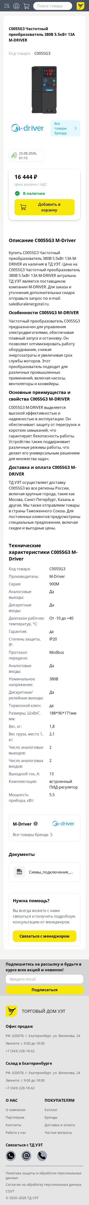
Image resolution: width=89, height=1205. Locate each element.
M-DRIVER (37, 287)
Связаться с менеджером (44, 936)
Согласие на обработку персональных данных (43, 1184)
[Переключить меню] (6, 6)
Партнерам (15, 1117)
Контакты (13, 1125)
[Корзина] (26, 6)
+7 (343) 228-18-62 (20, 1051)
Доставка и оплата (60, 1125)
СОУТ (10, 1191)
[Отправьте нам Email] (26, 1156)
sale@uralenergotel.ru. (29, 304)
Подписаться (44, 989)
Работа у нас (16, 1132)
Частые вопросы (58, 1132)
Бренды (51, 1117)
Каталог (51, 1109)
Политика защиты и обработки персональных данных (43, 1175)
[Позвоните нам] (42, 1156)
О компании (16, 1109)
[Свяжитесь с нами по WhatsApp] (11, 1156)
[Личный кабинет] (16, 6)
